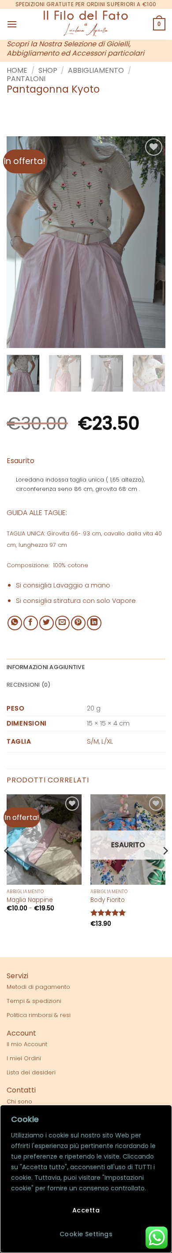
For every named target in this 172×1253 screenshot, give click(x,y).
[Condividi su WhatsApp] (14, 623)
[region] (86, 1179)
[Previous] (21, 242)
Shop (47, 70)
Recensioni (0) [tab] (29, 684)
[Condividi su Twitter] (46, 623)
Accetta (86, 1210)
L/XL (107, 741)
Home (17, 70)
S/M (93, 741)
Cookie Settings (86, 1234)
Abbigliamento (96, 70)
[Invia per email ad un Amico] (62, 623)
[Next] (151, 242)
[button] (12, 24)
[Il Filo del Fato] (86, 24)
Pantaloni (26, 79)
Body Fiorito (107, 900)
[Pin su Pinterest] (78, 623)
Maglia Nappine (30, 900)
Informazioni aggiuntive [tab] (46, 667)
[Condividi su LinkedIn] (94, 623)
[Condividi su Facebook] (30, 623)
